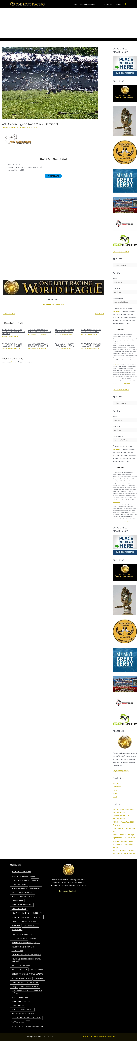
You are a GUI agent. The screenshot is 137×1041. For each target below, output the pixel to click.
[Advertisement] (68, 23)
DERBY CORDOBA (17, 900)
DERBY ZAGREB (17, 930)
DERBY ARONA (35, 888)
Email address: (118, 298)
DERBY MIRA (16, 926)
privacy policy (117, 311)
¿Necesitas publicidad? (121, 252)
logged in (14, 362)
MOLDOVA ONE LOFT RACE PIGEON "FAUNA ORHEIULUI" (26, 960)
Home (115, 793)
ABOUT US (117, 783)
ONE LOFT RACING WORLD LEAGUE (27, 974)
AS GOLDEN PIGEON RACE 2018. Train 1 (64, 330)
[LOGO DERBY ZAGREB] (125, 152)
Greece (24, 127)
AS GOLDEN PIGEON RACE (11, 127)
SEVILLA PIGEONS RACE (20, 997)
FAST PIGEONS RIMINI (19, 938)
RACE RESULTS (53, 176)
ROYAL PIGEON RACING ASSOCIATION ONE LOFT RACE (27, 992)
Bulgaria (35, 880)
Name (115, 278)
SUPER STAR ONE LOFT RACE (21, 1001)
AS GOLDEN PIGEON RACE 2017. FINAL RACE (39, 330)
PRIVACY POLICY (100, 1037)
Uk (28, 1022)
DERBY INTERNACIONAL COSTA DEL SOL (27, 917)
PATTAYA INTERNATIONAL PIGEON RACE (25, 983)
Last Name (116, 288)
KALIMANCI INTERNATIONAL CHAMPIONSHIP (26, 955)
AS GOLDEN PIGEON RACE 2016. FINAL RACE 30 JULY (13, 331)
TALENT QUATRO (18, 1005)
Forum (115, 797)
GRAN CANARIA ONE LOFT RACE (23, 947)
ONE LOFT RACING (37, 969)
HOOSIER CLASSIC (17, 951)
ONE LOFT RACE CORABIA (21, 965)
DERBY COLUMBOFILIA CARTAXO (22, 892)
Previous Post (9, 314)
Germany (33, 938)
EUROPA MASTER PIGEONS (22, 934)
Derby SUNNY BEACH (31, 926)
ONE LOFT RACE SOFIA (19, 969)
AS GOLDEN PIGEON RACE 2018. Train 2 (91, 330)
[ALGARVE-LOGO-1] (125, 180)
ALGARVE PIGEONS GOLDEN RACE (23, 876)
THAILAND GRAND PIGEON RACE (22, 1009)
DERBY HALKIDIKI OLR (19, 909)
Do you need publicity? (121, 771)
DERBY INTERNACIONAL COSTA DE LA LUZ (27, 913)
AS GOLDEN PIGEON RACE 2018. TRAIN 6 (91, 345)
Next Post (99, 314)
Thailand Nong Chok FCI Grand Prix (23, 1013)
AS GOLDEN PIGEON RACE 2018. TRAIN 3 (12, 345)
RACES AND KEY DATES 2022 (53, 304)
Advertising (111, 1037)
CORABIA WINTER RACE (19, 884)
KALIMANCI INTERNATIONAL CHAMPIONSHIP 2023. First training (123, 844)
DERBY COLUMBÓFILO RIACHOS (23, 896)
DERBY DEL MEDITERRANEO (22, 905)
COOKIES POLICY (86, 1037)
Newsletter (117, 787)
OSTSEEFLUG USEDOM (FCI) (21, 978)
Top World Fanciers (18, 1022)
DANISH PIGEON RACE (19, 888)
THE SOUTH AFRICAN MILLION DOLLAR (26, 1018)
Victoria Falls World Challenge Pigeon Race (27, 1026)
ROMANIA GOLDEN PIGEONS (29, 987)
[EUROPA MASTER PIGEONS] (125, 205)
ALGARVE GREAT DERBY (21, 872)
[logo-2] (125, 224)
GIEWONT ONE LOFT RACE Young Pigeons (26, 943)
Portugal (14, 987)
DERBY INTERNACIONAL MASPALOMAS (24, 921)
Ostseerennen (39, 978)
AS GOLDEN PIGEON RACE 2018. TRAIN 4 (38, 345)
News (115, 790)
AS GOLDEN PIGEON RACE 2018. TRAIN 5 (64, 345)
